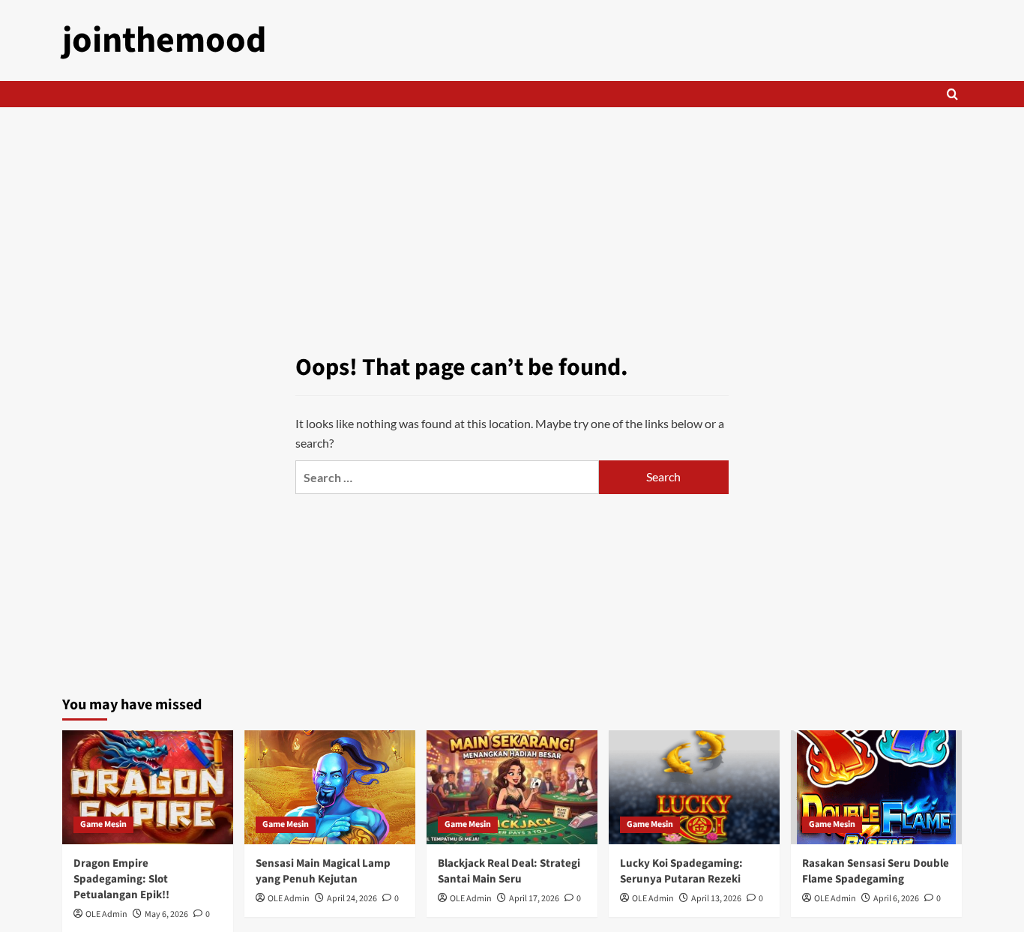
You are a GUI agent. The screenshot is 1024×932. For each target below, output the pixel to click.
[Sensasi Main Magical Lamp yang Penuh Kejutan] (329, 787)
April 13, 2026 (716, 898)
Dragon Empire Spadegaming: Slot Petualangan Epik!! (121, 879)
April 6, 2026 (896, 898)
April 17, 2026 (534, 898)
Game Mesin (103, 824)
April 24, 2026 (352, 898)
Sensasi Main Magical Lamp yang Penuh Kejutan (323, 871)
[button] (952, 94)
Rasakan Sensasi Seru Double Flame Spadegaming (875, 871)
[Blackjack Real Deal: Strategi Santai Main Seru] (512, 787)
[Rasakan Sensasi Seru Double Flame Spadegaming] (876, 787)
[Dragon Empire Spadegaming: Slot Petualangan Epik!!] (147, 787)
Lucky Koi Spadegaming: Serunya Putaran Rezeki (681, 871)
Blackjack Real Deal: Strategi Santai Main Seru (509, 871)
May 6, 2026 (166, 914)
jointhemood (164, 40)
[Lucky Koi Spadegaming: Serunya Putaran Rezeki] (694, 787)
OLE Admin (106, 914)
